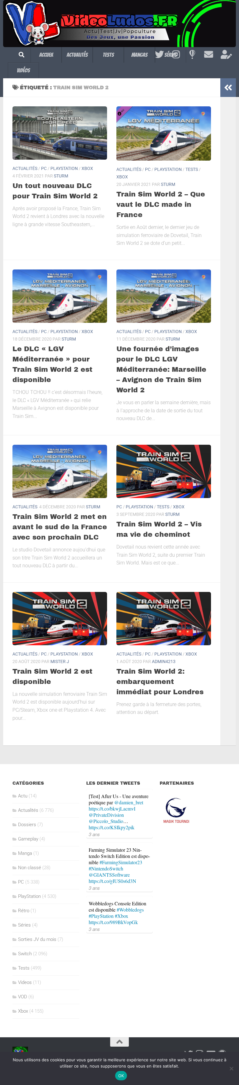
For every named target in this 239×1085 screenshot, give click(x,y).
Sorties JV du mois (37, 939)
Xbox (87, 168)
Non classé (29, 867)
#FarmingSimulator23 (121, 862)
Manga (25, 853)
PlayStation (64, 168)
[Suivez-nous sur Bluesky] (192, 54)
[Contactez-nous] (208, 54)
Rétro (23, 910)
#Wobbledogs (130, 909)
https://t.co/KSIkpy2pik (111, 827)
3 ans (94, 834)
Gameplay (28, 839)
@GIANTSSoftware (109, 874)
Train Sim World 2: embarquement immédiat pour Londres (160, 682)
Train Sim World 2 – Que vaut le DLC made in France (160, 205)
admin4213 (164, 661)
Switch (25, 954)
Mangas (139, 55)
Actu (22, 796)
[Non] (231, 1068)
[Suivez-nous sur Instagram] (175, 54)
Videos (25, 982)
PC (44, 168)
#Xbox (121, 916)
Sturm (61, 175)
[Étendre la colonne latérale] (228, 87)
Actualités (77, 55)
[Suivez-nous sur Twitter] (159, 54)
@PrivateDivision (106, 814)
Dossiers (27, 824)
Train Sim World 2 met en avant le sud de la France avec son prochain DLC (59, 527)
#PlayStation (101, 916)
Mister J (59, 661)
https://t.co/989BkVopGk (113, 922)
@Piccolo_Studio (106, 821)
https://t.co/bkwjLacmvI (112, 808)
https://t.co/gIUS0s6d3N (112, 881)
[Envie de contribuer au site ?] (225, 54)
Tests (108, 55)
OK (121, 1075)
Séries (24, 925)
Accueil (46, 55)
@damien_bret (128, 802)
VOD (22, 997)
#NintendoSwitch (106, 868)
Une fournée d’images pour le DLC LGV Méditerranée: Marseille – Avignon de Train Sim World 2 (161, 369)
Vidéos (23, 70)
